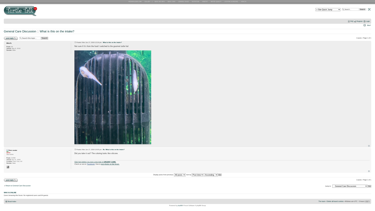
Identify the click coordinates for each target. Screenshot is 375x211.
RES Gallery (148, 1)
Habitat (205, 1)
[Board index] (41, 12)
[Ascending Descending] (213, 175)
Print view (364, 25)
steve (8, 152)
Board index (12, 201)
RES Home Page (135, 1)
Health (244, 1)
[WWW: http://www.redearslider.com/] (7, 167)
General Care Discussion (20, 31)
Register (360, 21)
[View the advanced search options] (368, 9)
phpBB (180, 205)
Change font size (369, 25)
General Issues (183, 1)
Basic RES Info (159, 1)
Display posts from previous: (163, 175)
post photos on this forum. (110, 164)
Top (369, 146)
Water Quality (216, 1)
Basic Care (171, 1)
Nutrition (196, 1)
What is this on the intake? (57, 31)
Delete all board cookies (335, 201)
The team (321, 201)
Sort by (189, 175)
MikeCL (9, 43)
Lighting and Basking (231, 1)
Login (368, 21)
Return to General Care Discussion (18, 186)
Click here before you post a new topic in (95, 162)
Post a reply (8, 37)
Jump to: (328, 186)
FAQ (351, 21)
